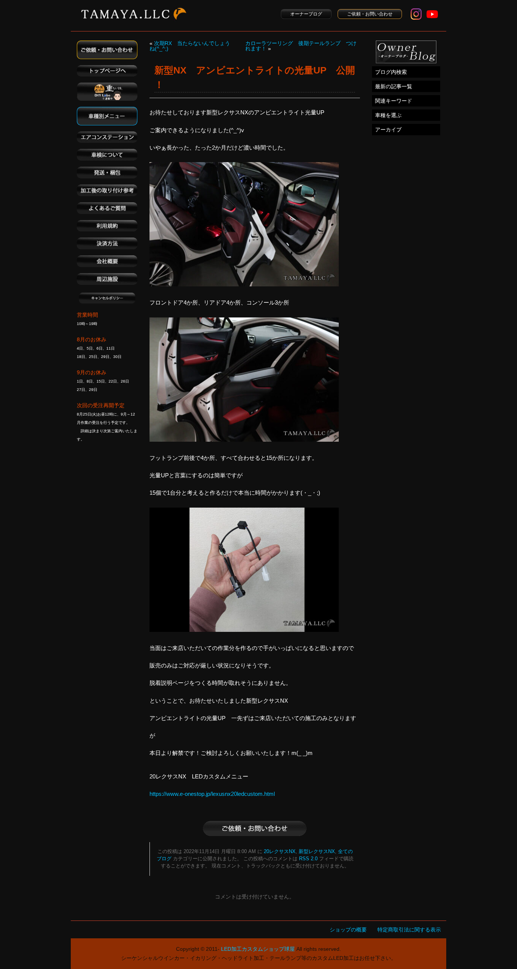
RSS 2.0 (308, 858)
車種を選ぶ (388, 115)
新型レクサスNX (317, 851)
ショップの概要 (348, 930)
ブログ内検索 (391, 72)
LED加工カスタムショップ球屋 (258, 949)
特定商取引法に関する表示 (409, 930)
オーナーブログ (306, 14)
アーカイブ (388, 130)
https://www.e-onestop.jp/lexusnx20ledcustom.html (212, 794)
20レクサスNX (280, 851)
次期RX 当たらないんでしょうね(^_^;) (189, 46)
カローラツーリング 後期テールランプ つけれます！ (301, 46)
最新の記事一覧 (393, 86)
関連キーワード (393, 101)
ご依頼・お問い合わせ (369, 14)
